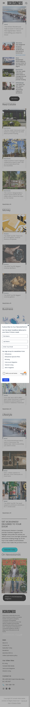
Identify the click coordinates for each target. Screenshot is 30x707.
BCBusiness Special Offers (12, 357)
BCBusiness (8, 354)
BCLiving (7, 359)
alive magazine (9, 367)
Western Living (9, 365)
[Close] (28, 325)
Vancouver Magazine (11, 362)
